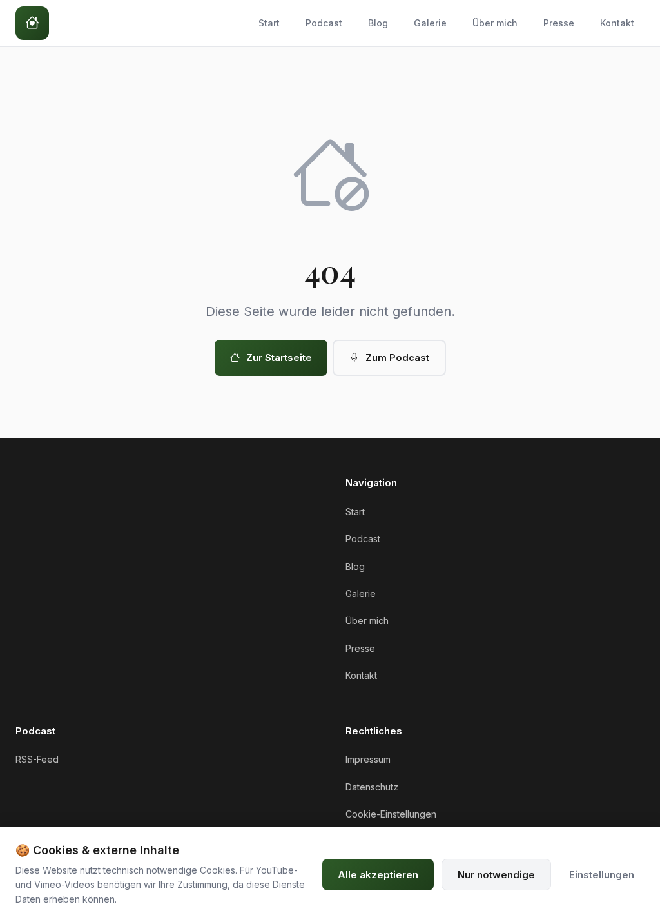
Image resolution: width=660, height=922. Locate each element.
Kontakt (617, 22)
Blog (378, 22)
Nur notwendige (496, 874)
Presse (558, 22)
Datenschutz (371, 786)
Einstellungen (601, 874)
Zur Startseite (279, 357)
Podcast (324, 22)
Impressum (368, 759)
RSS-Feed (37, 759)
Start (269, 22)
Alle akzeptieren (378, 874)
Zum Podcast (397, 357)
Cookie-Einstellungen (390, 814)
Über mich (495, 22)
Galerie (430, 22)
